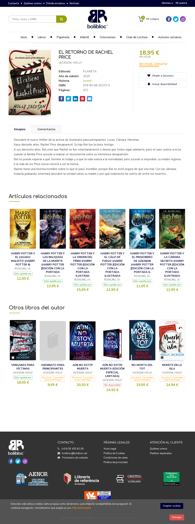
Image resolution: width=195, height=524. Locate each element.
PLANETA (90, 71)
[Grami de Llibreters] (131, 478)
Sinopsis (20, 129)
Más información (81, 508)
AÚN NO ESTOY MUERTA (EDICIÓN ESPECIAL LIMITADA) (112, 370)
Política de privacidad (116, 462)
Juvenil (87, 81)
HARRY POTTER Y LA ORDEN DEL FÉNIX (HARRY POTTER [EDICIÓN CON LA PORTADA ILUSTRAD (82, 265)
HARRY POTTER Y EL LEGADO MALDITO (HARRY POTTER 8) (23, 259)
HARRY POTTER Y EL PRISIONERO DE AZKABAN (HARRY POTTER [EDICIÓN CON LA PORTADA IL (142, 263)
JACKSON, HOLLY (70, 63)
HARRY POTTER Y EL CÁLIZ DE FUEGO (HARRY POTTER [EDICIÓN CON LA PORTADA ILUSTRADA (112, 265)
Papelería (63, 37)
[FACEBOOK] (169, 19)
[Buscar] (61, 19)
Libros (42, 37)
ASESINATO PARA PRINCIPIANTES (52, 367)
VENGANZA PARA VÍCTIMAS (22, 367)
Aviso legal (110, 448)
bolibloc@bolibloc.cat (74, 453)
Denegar (177, 517)
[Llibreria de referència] (81, 478)
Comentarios (46, 129)
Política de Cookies (114, 453)
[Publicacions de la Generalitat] (171, 478)
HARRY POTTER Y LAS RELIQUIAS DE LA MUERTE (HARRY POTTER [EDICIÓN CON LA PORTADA (53, 263)
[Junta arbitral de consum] (97, 498)
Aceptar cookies (172, 506)
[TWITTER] (176, 19)
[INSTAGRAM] (183, 19)
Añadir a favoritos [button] (162, 76)
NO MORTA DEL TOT (142, 367)
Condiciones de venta (116, 457)
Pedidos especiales (161, 453)
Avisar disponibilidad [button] (164, 84)
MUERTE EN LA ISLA (172, 367)
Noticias (74, 3)
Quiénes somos (33, 3)
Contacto (13, 3)
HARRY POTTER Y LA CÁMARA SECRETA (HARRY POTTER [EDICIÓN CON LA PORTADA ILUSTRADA (172, 265)
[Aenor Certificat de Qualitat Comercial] (32, 478)
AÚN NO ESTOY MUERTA (83, 367)
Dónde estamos (55, 3)
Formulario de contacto (75, 457)
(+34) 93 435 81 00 (73, 448)
